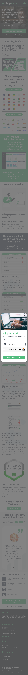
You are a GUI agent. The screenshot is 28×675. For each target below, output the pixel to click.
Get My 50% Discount (14, 357)
